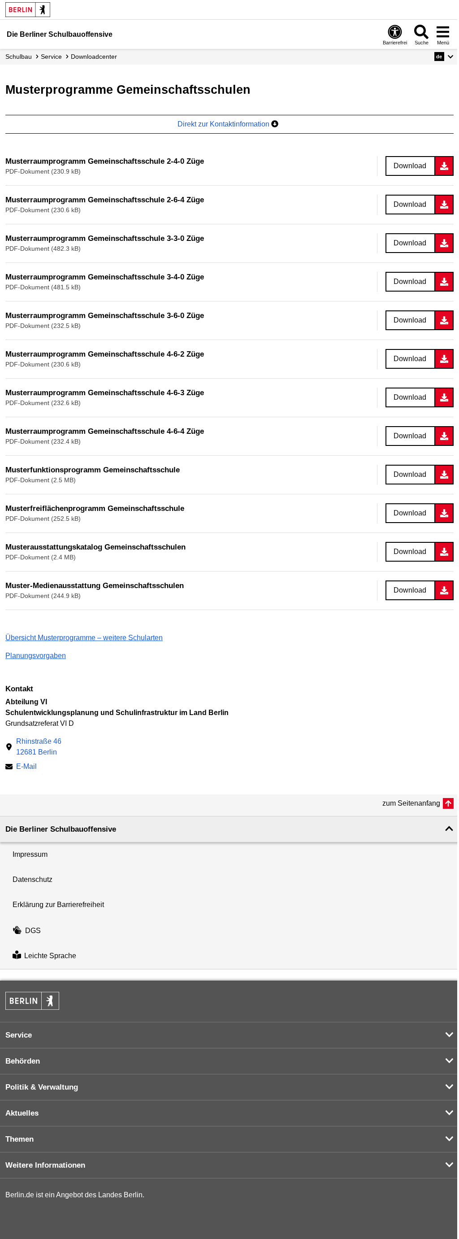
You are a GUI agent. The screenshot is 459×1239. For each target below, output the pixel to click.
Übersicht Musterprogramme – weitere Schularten (84, 637)
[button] (444, 56)
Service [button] (18, 1035)
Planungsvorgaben (35, 655)
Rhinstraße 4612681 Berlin (38, 746)
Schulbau (18, 56)
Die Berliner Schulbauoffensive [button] (60, 829)
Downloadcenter (94, 56)
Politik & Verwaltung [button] (41, 1087)
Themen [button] (19, 1139)
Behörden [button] (22, 1061)
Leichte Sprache (50, 956)
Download (410, 166)
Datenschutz (32, 879)
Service (51, 56)
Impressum (30, 854)
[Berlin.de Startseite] (27, 9)
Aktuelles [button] (22, 1113)
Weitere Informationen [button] (45, 1165)
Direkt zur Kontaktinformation (224, 124)
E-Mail (26, 767)
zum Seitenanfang (411, 803)
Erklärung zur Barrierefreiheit (58, 904)
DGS (33, 930)
